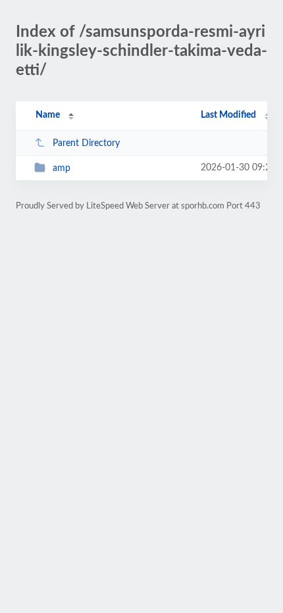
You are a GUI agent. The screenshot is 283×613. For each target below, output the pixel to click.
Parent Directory (86, 143)
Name (48, 115)
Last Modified (228, 115)
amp (61, 168)
